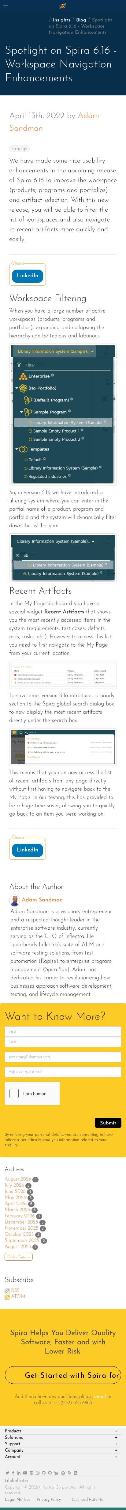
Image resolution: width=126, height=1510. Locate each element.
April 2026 (16, 1203)
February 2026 (20, 1216)
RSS (15, 1290)
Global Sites (16, 1481)
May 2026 (15, 1197)
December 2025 (21, 1222)
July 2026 (14, 1185)
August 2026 (18, 1179)
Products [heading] (13, 1431)
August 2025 (18, 1246)
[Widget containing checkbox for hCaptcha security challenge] (51, 1093)
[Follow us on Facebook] (13, 1473)
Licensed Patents (87, 1499)
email (100, 1396)
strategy (19, 149)
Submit (108, 1123)
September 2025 (22, 1240)
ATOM (18, 1296)
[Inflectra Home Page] (63, 6)
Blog (81, 20)
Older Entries (18, 1257)
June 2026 (15, 1191)
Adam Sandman (42, 900)
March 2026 (17, 1210)
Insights (61, 20)
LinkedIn (27, 276)
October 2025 (19, 1234)
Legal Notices (17, 1499)
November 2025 (21, 1228)
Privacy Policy (49, 1499)
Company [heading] (14, 1450)
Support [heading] (12, 1444)
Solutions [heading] (14, 1437)
